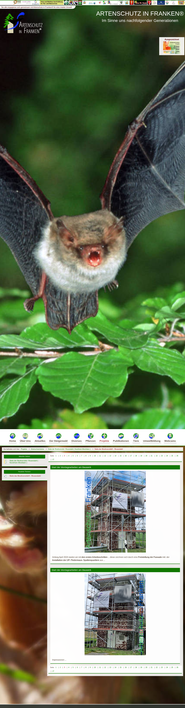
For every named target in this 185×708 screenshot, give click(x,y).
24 (167, 456)
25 (172, 456)
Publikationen (121, 441)
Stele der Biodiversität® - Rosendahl (109, 449)
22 (157, 456)
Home (12, 441)
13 (110, 456)
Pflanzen (91, 441)
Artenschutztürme (37, 449)
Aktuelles (40, 441)
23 (162, 456)
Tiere (136, 441)
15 (120, 456)
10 (95, 456)
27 (53, 460)
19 (141, 456)
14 (115, 456)
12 (105, 456)
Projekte (104, 441)
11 (100, 456)
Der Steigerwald (58, 441)
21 (151, 456)
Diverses (76, 441)
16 (126, 456)
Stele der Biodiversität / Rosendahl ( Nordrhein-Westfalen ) (69, 449)
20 (146, 456)
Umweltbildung (151, 441)
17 (131, 456)
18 (136, 456)
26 (177, 456)
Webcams (170, 441)
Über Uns (25, 441)
